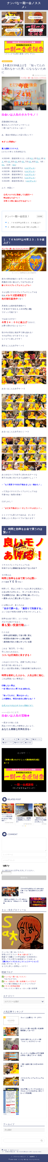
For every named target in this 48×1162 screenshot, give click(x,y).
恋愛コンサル (37, 739)
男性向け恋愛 (19, 742)
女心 (28, 739)
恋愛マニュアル (8, 742)
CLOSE (40, 216)
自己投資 (28, 742)
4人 (31, 158)
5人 (38, 158)
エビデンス (29, 168)
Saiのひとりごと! (7, 61)
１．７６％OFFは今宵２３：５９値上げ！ (24, 223)
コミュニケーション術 (9, 739)
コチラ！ (24, 966)
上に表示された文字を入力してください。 (19, 870)
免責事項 (32, 1156)
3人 (14, 165)
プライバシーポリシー (20, 1156)
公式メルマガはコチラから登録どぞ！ (18, 705)
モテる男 (21, 739)
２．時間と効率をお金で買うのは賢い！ (23, 227)
